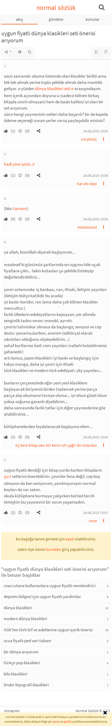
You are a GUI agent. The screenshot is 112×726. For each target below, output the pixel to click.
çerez (56, 721)
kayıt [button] (70, 538)
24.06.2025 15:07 (95, 512)
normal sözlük (56, 7)
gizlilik (68, 721)
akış (19, 19)
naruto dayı (87, 183)
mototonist (87, 227)
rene (93, 520)
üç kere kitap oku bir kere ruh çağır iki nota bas (56, 445)
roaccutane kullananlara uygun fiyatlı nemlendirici (50, 585)
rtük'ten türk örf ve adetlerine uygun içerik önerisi (48, 630)
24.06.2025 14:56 (95, 175)
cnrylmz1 (89, 139)
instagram (12, 710)
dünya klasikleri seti (53, 88)
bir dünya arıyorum (21, 652)
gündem (56, 19)
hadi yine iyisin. (18, 164)
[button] (38, 130)
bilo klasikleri (15, 674)
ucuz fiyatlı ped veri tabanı (27, 640)
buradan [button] (53, 549)
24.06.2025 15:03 (95, 437)
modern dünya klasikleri (25, 618)
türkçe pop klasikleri (22, 663)
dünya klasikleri (18, 607)
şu (6, 476)
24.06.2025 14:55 (95, 131)
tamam (20, 208)
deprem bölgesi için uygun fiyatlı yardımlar (42, 596)
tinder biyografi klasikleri (26, 685)
